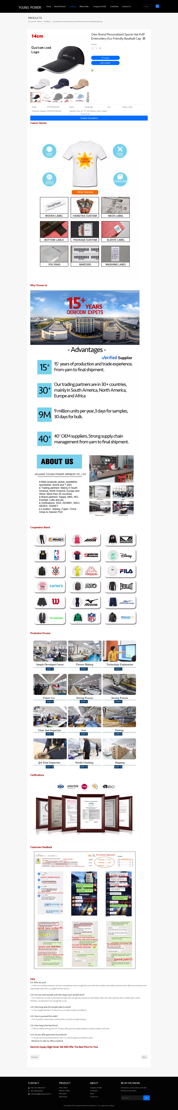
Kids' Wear (62, 1094)
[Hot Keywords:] (157, 6)
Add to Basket (105, 63)
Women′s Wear (64, 1091)
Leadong (111, 1105)
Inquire (106, 58)
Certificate (93, 1091)
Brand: (72, 107)
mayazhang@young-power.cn (39, 1094)
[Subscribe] (146, 1097)
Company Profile (96, 1088)
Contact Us (94, 1097)
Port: (109, 107)
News (92, 1094)
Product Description (89, 118)
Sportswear (63, 1097)
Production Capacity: (39, 111)
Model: (34, 107)
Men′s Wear (63, 1088)
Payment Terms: (75, 112)
